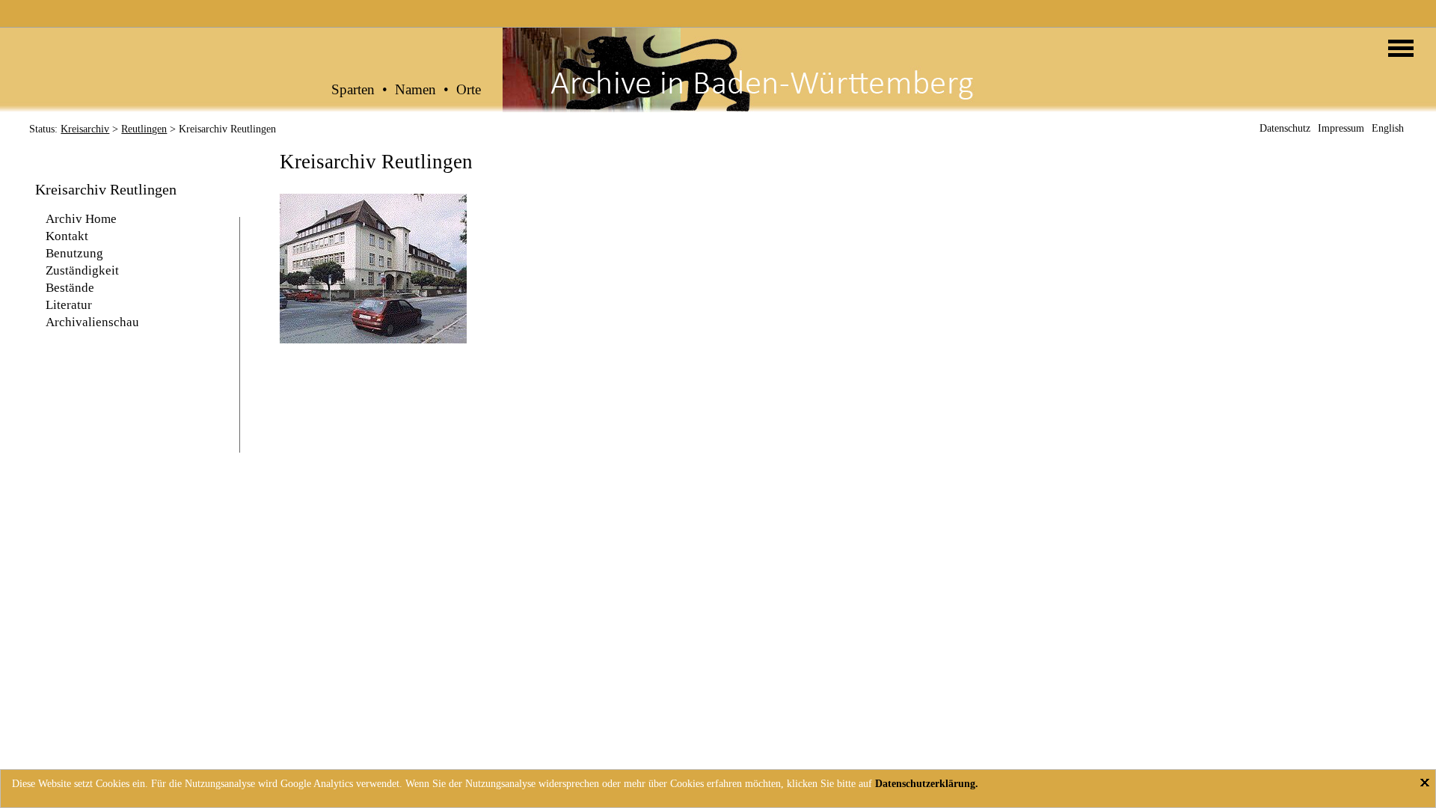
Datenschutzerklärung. (926, 783)
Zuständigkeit (82, 270)
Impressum (1341, 128)
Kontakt (67, 236)
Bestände (70, 288)
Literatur (69, 305)
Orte (468, 89)
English (1388, 128)
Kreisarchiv (85, 129)
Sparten (353, 89)
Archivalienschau (92, 322)
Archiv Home (81, 219)
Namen (415, 89)
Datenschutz (1284, 128)
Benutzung (74, 253)
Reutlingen (144, 129)
